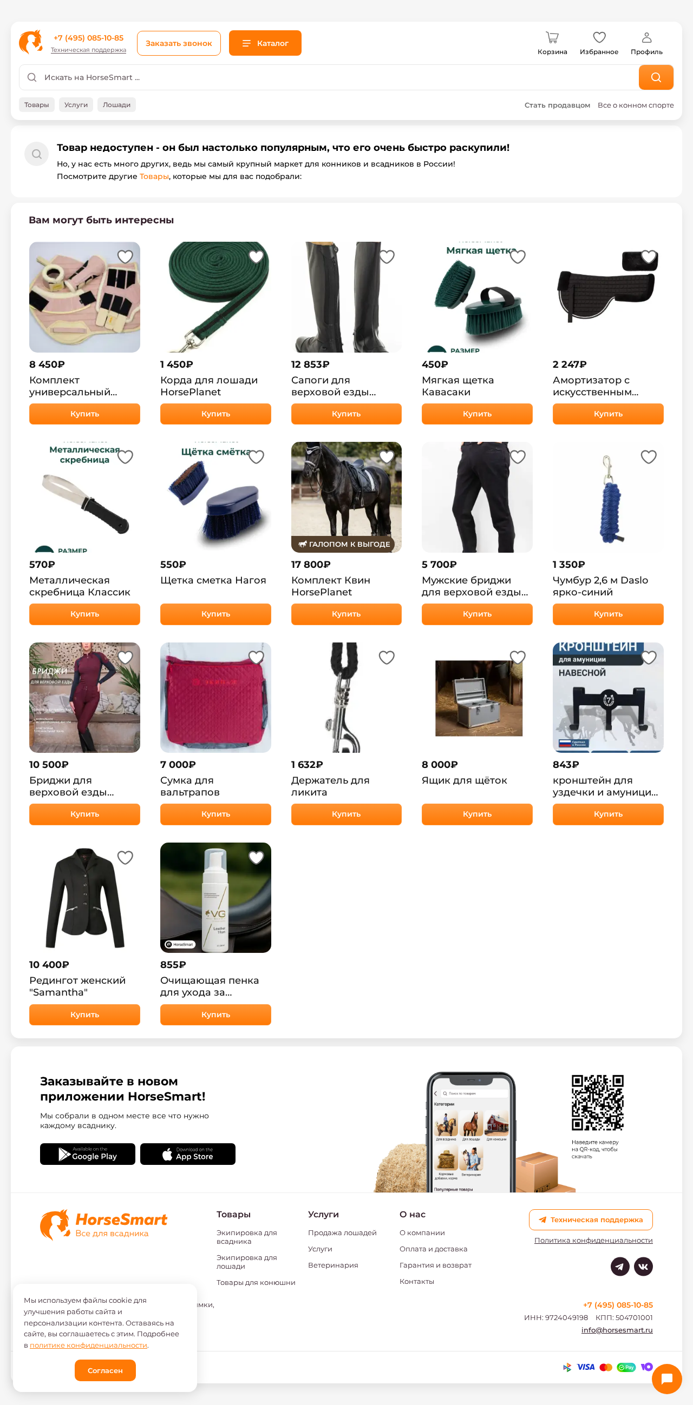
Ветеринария (333, 1265)
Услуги (320, 1248)
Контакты (417, 1281)
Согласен (105, 1370)
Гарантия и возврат (436, 1265)
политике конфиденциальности (88, 1345)
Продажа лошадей (342, 1232)
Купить (84, 414)
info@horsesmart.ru (617, 1330)
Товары (154, 176)
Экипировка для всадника (247, 1236)
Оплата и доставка (434, 1248)
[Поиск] (656, 77)
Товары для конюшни (256, 1282)
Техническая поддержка (88, 50)
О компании (422, 1232)
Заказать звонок (179, 43)
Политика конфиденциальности (593, 1240)
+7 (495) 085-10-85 (88, 38)
